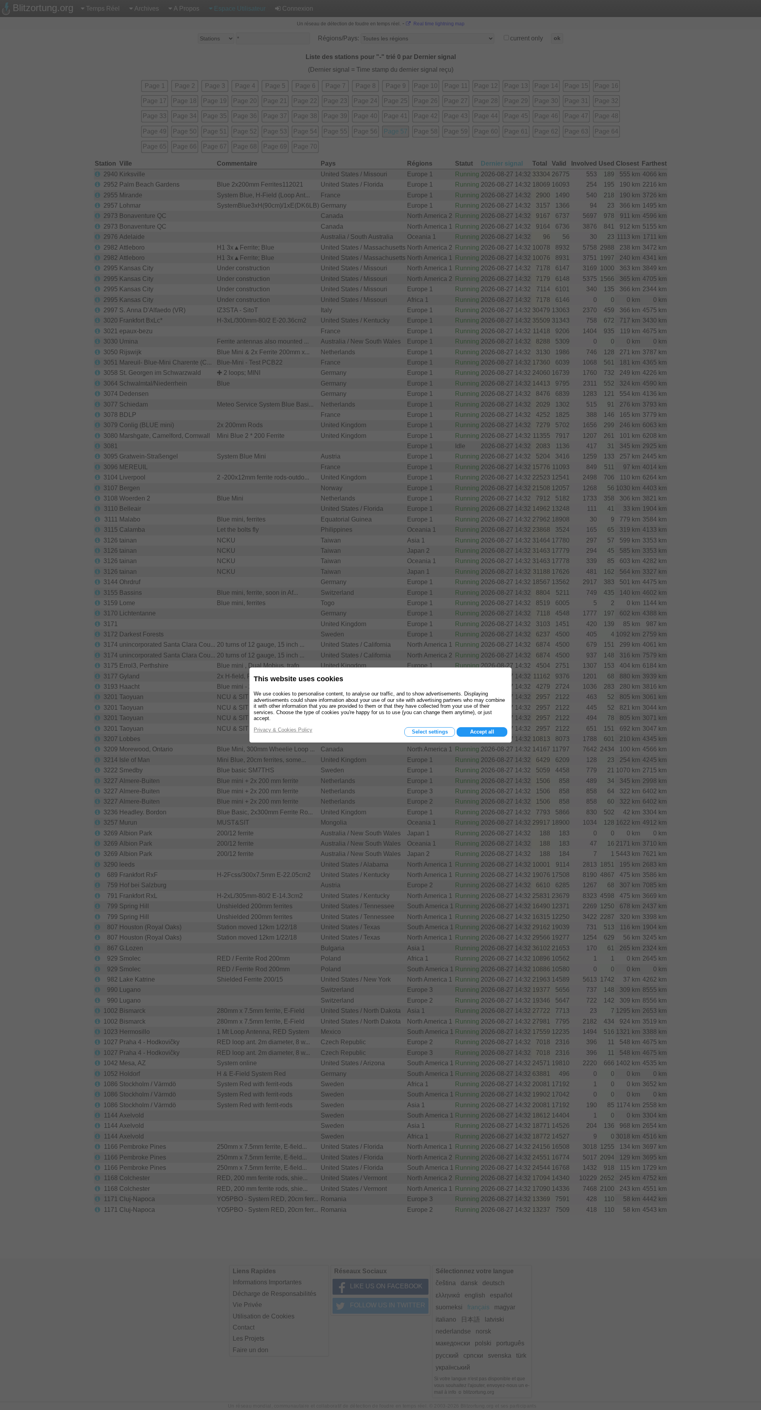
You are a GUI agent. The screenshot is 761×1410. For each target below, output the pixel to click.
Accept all (482, 732)
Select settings (430, 732)
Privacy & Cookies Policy (283, 730)
